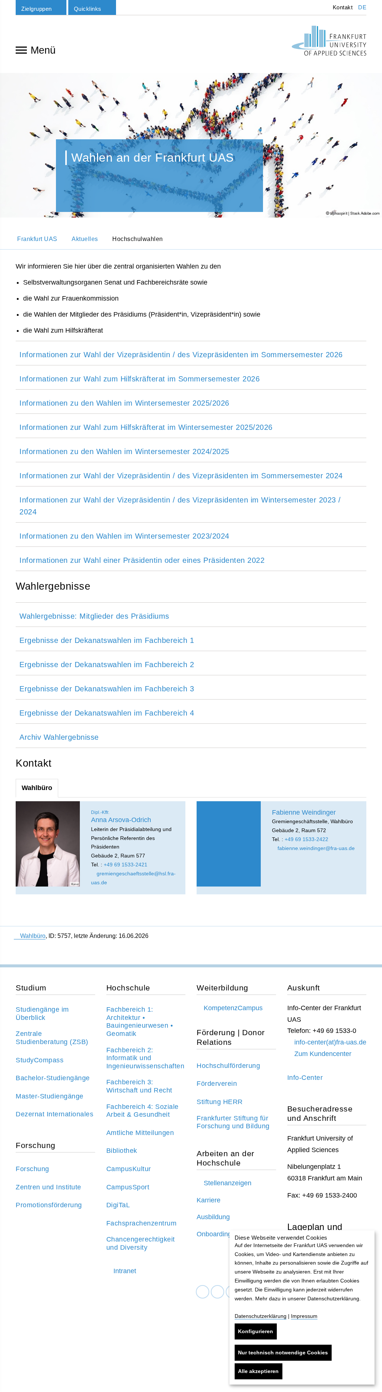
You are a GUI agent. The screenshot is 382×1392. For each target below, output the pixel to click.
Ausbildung (213, 1217)
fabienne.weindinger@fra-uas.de (315, 848)
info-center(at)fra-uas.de (330, 1042)
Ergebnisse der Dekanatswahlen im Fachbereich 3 (106, 689)
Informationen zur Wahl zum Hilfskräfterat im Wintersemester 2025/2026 (146, 427)
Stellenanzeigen (227, 1183)
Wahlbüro (33, 936)
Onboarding (214, 1234)
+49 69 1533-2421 (125, 865)
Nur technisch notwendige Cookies (283, 1352)
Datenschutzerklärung (260, 1316)
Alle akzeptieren (258, 1371)
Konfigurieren (255, 1331)
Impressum (304, 1316)
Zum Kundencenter (322, 1054)
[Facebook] (203, 1292)
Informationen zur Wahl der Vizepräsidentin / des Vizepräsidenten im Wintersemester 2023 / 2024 (180, 506)
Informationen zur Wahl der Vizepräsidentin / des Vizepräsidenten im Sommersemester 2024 (181, 476)
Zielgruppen (36, 9)
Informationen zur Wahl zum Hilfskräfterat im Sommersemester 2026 (139, 379)
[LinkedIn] (217, 1292)
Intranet (124, 1271)
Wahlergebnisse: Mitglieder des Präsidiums (94, 616)
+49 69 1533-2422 (306, 839)
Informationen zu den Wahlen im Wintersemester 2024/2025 (124, 451)
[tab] (191, 353)
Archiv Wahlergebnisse (59, 737)
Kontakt (342, 7)
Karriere (208, 1200)
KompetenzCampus (233, 1008)
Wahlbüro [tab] (37, 788)
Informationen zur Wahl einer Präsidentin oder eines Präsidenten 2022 (141, 560)
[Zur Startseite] (329, 41)
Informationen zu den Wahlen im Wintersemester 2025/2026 (124, 403)
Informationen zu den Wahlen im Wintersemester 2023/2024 (124, 536)
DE (362, 7)
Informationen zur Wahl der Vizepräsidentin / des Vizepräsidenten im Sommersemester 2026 (181, 355)
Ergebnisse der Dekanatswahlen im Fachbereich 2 (106, 664)
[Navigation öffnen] (21, 49)
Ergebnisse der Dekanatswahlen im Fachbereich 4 (106, 713)
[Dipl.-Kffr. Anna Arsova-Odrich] (48, 844)
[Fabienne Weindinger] (229, 844)
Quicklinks (87, 9)
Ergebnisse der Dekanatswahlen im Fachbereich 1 (106, 640)
